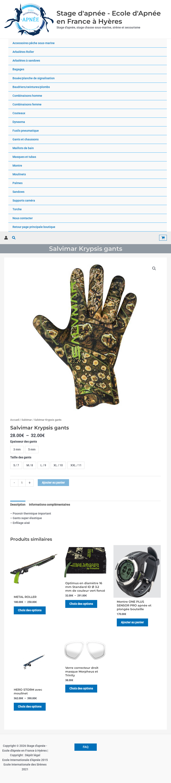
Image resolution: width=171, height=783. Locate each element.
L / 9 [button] (43, 465)
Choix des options (29, 610)
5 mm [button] (31, 449)
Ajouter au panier (53, 482)
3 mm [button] (17, 449)
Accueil (14, 419)
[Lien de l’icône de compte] (6, 238)
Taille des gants (20, 457)
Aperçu (34, 589)
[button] (14, 237)
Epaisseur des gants (23, 441)
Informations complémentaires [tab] (49, 504)
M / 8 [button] (29, 465)
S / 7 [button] (16, 465)
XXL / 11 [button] (76, 465)
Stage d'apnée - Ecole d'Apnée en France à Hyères (109, 17)
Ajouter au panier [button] (132, 622)
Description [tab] (17, 504)
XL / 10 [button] (58, 465)
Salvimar (26, 419)
